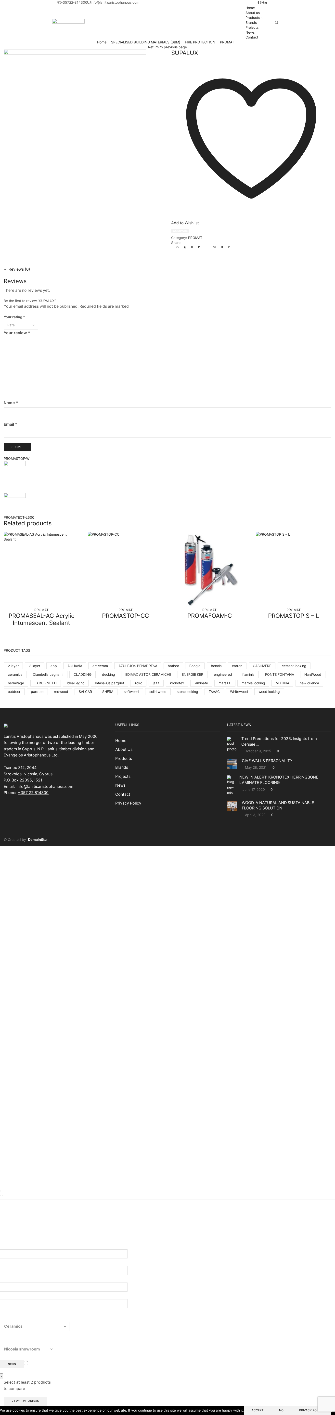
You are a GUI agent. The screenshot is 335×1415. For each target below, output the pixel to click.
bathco (173, 666)
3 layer (34, 666)
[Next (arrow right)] (2, 1195)
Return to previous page (167, 47)
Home (250, 8)
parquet (37, 691)
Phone (6, 1296)
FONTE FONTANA (279, 674)
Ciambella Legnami (48, 674)
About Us (123, 749)
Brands (251, 22)
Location (8, 1341)
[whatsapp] (222, 247)
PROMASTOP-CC (125, 615)
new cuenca (309, 683)
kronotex (177, 683)
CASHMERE (262, 666)
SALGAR (85, 691)
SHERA (107, 691)
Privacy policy (311, 1410)
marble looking (253, 683)
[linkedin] (214, 247)
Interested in (12, 1318)
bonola (216, 666)
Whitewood (239, 691)
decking (108, 674)
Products (252, 17)
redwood (61, 691)
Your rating (14, 317)
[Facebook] (258, 3)
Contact (251, 37)
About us (252, 13)
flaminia (248, 674)
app (54, 666)
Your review (17, 333)
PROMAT (227, 42)
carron (237, 666)
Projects (251, 27)
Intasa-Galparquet (109, 683)
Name (11, 402)
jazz (156, 683)
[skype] (228, 247)
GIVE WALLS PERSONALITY (267, 760)
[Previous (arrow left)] (0, 1195)
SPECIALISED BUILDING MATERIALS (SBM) (145, 42)
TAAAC (214, 691)
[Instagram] (262, 3)
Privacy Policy (128, 803)
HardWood (312, 674)
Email (10, 424)
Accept (258, 1410)
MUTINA (282, 683)
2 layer (13, 666)
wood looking (269, 691)
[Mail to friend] (207, 247)
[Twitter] (178, 247)
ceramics (15, 674)
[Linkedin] (265, 3)
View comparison (25, 1401)
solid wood (158, 691)
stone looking (187, 691)
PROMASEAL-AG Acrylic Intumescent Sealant (41, 619)
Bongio (194, 666)
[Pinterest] (199, 247)
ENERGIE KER (192, 674)
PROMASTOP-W (16, 458)
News (250, 32)
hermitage (16, 683)
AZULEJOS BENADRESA (137, 666)
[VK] (191, 247)
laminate (201, 683)
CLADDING (82, 674)
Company (9, 1279)
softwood (131, 691)
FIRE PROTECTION (200, 42)
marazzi (225, 683)
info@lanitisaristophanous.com (44, 786)
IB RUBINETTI (46, 683)
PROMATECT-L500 (19, 517)
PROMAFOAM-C (209, 615)
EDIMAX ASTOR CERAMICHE (148, 674)
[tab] (19, 269)
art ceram (100, 666)
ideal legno (75, 683)
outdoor (14, 691)
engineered (223, 674)
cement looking (294, 666)
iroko (138, 683)
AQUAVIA (74, 666)
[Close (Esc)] (0, 1190)
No (281, 1410)
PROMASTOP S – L (293, 615)
